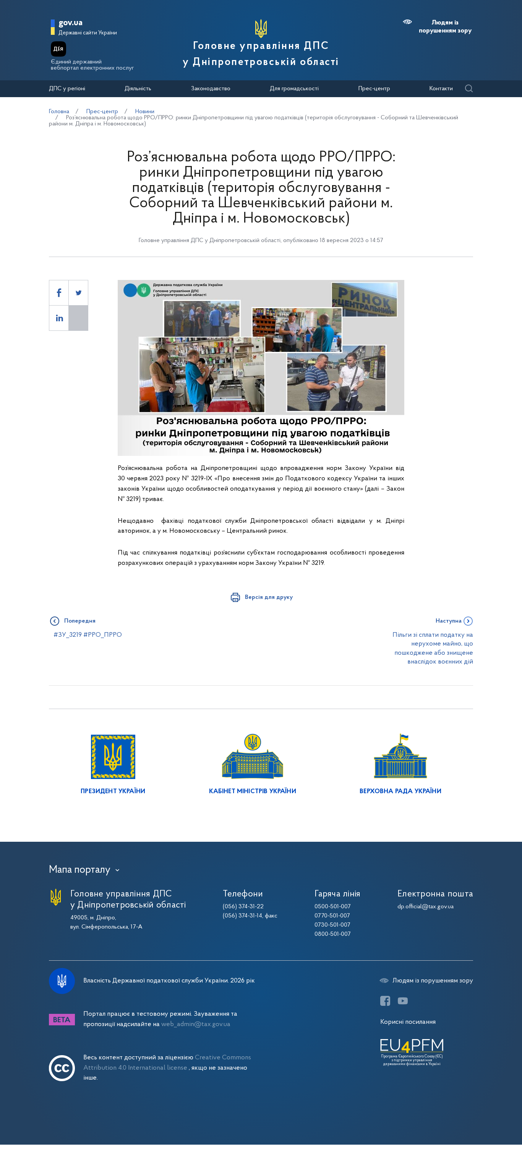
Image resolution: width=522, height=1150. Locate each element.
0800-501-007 (332, 934)
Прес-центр (374, 89)
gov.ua (70, 23)
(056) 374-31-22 (243, 907)
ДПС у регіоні (67, 89)
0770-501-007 (332, 916)
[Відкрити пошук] (468, 89)
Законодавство (210, 89)
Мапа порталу (79, 870)
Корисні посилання (408, 1022)
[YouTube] (403, 1001)
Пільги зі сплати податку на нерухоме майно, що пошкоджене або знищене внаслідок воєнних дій (432, 648)
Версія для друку (269, 597)
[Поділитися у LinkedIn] (58, 318)
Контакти (441, 89)
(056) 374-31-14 (242, 916)
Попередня (80, 621)
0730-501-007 (332, 925)
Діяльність (138, 89)
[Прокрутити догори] (483, 1119)
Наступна (449, 621)
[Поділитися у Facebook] (58, 292)
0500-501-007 (332, 907)
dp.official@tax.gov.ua (425, 907)
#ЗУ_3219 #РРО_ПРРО (85, 635)
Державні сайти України (87, 33)
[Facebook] (385, 1001)
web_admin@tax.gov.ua (195, 1024)
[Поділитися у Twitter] (78, 292)
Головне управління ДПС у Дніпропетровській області (261, 54)
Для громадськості (294, 89)
